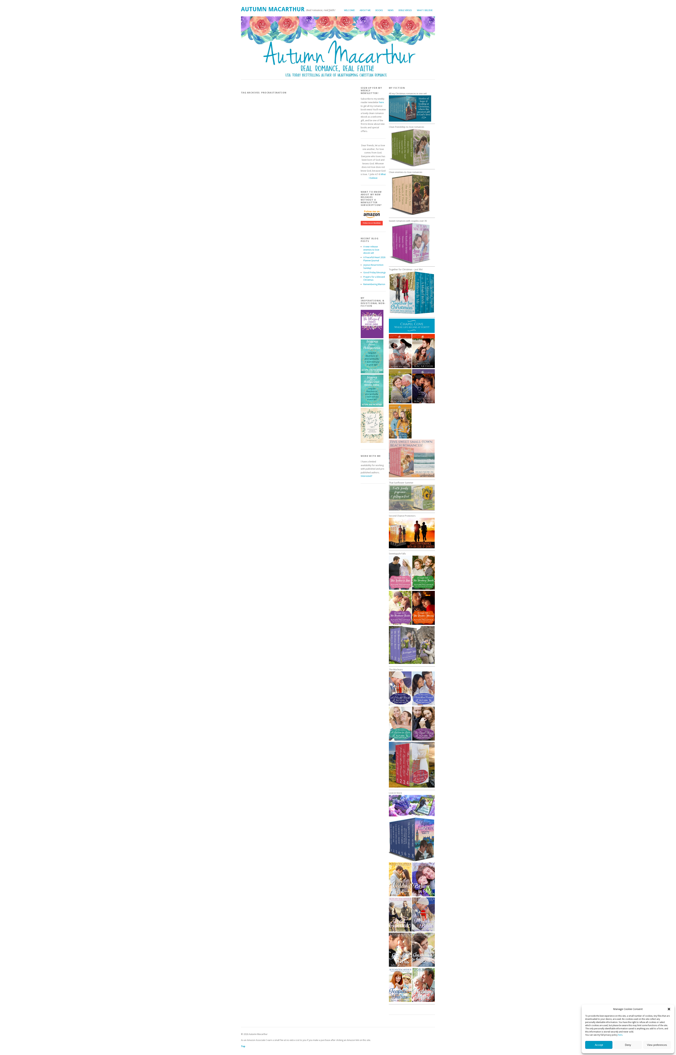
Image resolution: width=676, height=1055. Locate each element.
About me (365, 10)
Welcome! (349, 10)
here (620, 1035)
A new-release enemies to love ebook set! (371, 249)
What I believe (425, 10)
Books (379, 10)
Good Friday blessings (374, 272)
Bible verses (405, 10)
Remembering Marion (374, 284)
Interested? (366, 476)
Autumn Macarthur (273, 9)
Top (243, 1046)
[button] (669, 1009)
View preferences (657, 1044)
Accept (599, 1044)
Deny (628, 1044)
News (391, 10)
